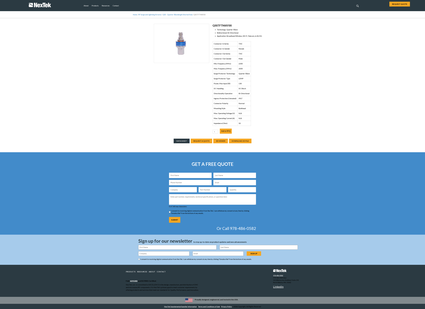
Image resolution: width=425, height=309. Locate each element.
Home (135, 15)
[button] (357, 6)
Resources (106, 6)
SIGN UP (253, 253)
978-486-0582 (278, 275)
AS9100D (134, 281)
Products (95, 6)
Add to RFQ (225, 131)
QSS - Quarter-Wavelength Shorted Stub (177, 15)
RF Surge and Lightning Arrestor (150, 15)
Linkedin (278, 286)
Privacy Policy (226, 306)
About (86, 6)
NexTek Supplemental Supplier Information (180, 306)
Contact (116, 6)
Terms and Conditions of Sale (209, 306)
